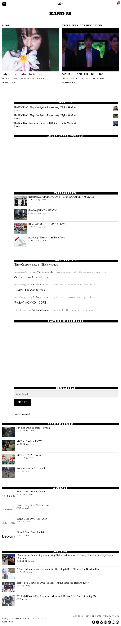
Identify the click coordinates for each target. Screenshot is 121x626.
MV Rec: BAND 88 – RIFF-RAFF (84, 74)
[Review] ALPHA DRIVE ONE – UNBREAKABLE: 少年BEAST (61, 197)
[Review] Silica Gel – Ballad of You (46, 238)
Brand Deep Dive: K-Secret (31, 492)
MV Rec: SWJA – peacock (30, 455)
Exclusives (70, 25)
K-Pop (5, 25)
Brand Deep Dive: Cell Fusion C (33, 505)
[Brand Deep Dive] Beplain (31, 532)
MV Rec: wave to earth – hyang (33, 428)
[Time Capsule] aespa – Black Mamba (36, 264)
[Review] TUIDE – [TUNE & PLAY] (47, 224)
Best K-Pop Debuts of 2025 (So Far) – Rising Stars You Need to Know (53, 583)
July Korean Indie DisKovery (22, 74)
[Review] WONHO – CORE (30, 302)
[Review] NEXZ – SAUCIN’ (42, 210)
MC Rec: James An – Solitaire (31, 277)
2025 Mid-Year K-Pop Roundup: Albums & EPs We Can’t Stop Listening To (56, 596)
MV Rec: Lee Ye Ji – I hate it (31, 469)
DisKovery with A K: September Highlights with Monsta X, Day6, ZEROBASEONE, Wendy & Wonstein (66, 557)
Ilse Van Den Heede (36, 79)
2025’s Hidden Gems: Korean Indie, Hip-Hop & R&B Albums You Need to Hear (58, 569)
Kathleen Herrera (41, 284)
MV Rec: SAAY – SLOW (29, 441)
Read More (8, 83)
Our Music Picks (91, 25)
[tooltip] (93, 622)
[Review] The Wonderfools (29, 290)
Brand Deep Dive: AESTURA (32, 519)
